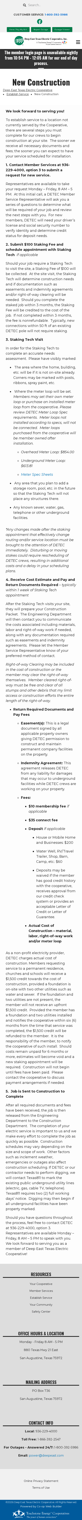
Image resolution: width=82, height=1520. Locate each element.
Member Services (41, 1291)
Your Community (41, 1304)
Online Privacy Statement (41, 1481)
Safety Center (41, 1311)
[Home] (41, 40)
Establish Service (41, 1298)
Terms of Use (41, 1487)
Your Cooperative (41, 1284)
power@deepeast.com (46, 1455)
